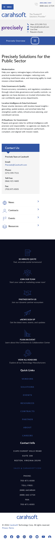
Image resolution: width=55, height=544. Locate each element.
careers (27, 435)
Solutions (27, 387)
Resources (27, 403)
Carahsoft (13, 525)
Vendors (27, 378)
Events (27, 395)
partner (27, 419)
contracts (27, 411)
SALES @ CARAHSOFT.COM (27, 468)
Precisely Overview (15, 40)
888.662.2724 (47, 5)
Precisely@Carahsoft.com (16, 164)
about (27, 427)
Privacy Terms (8, 528)
